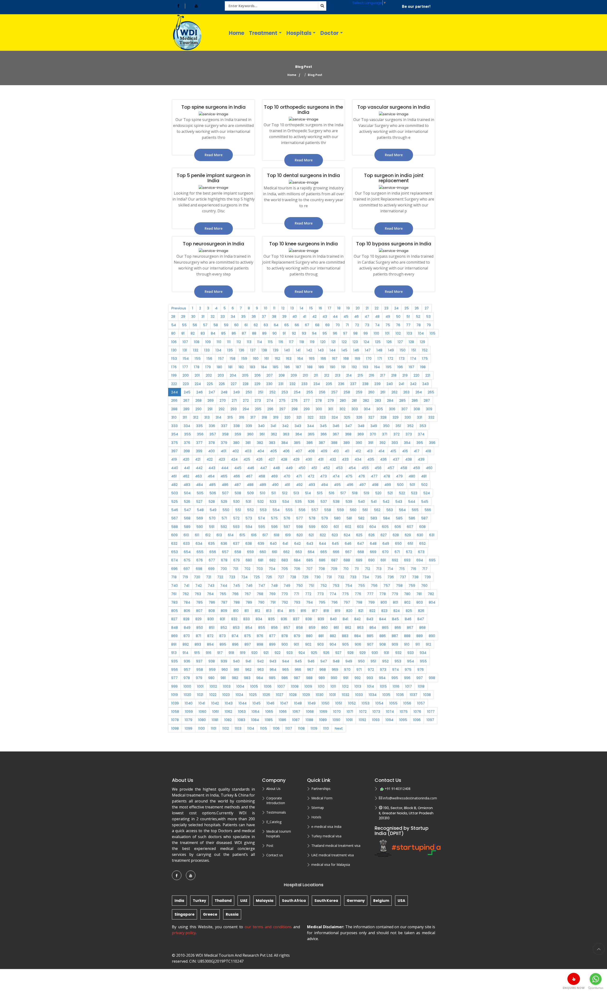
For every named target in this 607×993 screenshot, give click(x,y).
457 (390, 467)
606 (398, 526)
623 (335, 534)
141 (298, 350)
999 (174, 686)
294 (246, 408)
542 (386, 501)
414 (381, 450)
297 (282, 408)
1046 (270, 703)
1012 (345, 686)
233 (304, 383)
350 (386, 425)
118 (301, 341)
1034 (373, 694)
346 (336, 425)
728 (293, 576)
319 (275, 417)
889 (419, 635)
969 (335, 669)
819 (337, 610)
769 (272, 593)
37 (264, 316)
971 (359, 669)
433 (345, 459)
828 (186, 618)
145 (344, 350)
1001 (200, 686)
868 (422, 627)
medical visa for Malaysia (330, 864)
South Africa (294, 900)
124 (366, 341)
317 (253, 417)
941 (248, 661)
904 (333, 644)
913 (174, 652)
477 (374, 476)
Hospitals (299, 33)
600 (324, 526)
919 (242, 652)
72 (357, 324)
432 (333, 459)
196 (400, 366)
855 (261, 627)
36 (254, 316)
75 (388, 324)
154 (186, 358)
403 (248, 450)
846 (408, 618)
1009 (308, 686)
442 (199, 467)
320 (287, 417)
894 (210, 644)
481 (424, 476)
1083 (241, 719)
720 (197, 576)
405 (273, 450)
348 (361, 425)
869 (174, 635)
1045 (257, 703)
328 (383, 417)
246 (199, 392)
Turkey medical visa (326, 836)
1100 (201, 728)
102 (398, 333)
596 (274, 526)
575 (274, 518)
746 (249, 585)
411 (347, 450)
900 (284, 644)
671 (397, 551)
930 (375, 652)
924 (302, 652)
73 (367, 324)
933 (410, 652)
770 (284, 593)
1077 (431, 711)
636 (224, 543)
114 (259, 341)
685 (309, 560)
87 (244, 333)
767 (247, 593)
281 (354, 400)
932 (398, 652)
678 (224, 560)
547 (187, 509)
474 (336, 476)
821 (360, 610)
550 (225, 509)
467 (249, 476)
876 (260, 635)
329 (395, 417)
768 (260, 593)
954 (410, 661)
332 (431, 417)
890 (432, 635)
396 (432, 442)
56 (195, 324)
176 (174, 366)
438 (408, 459)
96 (335, 333)
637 (236, 543)
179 (208, 366)
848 (174, 627)
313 (207, 417)
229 (257, 383)
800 (384, 602)
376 (187, 442)
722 (220, 576)
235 (329, 383)
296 (270, 408)
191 (343, 366)
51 (408, 316)
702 (247, 568)
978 (187, 677)
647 (360, 543)
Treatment (263, 33)
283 (378, 400)
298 (294, 408)
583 (373, 518)
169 (357, 358)
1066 (283, 711)
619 (288, 534)
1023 (226, 694)
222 (174, 383)
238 (365, 383)
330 (408, 417)
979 (199, 677)
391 (370, 442)
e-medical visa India (326, 826)
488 (250, 484)
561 (365, 509)
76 (398, 324)
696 (174, 568)
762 (186, 593)
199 (174, 375)
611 (197, 534)
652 (422, 543)
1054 (379, 703)
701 (235, 568)
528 (211, 501)
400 (211, 450)
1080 (202, 719)
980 (211, 677)
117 (291, 341)
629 (408, 534)
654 (187, 551)
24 (396, 308)
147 (368, 350)
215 (360, 375)
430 (308, 459)
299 (307, 408)
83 (203, 333)
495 (337, 484)
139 (275, 350)
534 (285, 501)
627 (384, 534)
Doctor (329, 33)
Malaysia (264, 900)
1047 (284, 703)
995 (394, 677)
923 (289, 652)
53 (428, 316)
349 (373, 425)
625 (359, 534)
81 (183, 333)
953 (398, 661)
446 (250, 467)
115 (270, 341)
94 (314, 333)
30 (193, 316)
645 (335, 543)
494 (324, 484)
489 (262, 484)
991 (346, 677)
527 (199, 501)
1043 (229, 703)
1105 (263, 728)
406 (286, 450)
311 (185, 417)
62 (256, 324)
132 (195, 350)
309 (429, 408)
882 (333, 635)
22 (376, 308)
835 (271, 618)
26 (417, 308)
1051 (338, 703)
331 (419, 417)
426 (259, 459)
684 (297, 560)
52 (418, 316)
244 (174, 392)
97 (345, 333)
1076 (417, 711)
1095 (403, 719)
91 (284, 333)
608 (422, 526)
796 (334, 602)
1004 (240, 686)
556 (302, 509)
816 (303, 610)
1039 (175, 703)
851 (212, 627)
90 (274, 333)
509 (250, 492)
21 (367, 308)
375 (174, 442)
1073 (376, 711)
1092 (362, 719)
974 (395, 669)
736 (390, 576)
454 (352, 467)
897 (247, 644)
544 (411, 501)
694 (419, 560)
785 (199, 602)
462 (186, 476)
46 (356, 316)
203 (221, 375)
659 (250, 551)
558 (327, 509)
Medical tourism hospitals (278, 833)
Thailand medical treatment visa (335, 845)
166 (323, 358)
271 (234, 400)
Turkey (199, 900)
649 (385, 543)
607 (410, 526)
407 (298, 450)
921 (266, 652)
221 (427, 375)
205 (245, 375)
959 (212, 669)
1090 (336, 719)
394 (407, 442)
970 (347, 669)
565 (415, 509)
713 (379, 568)
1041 (201, 703)
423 (222, 459)
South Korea (326, 900)
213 (337, 375)
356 (200, 434)
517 (343, 492)
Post (269, 845)
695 (432, 560)
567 (174, 518)
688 (347, 560)
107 (185, 341)
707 (309, 568)
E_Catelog (273, 822)
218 (393, 375)
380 (236, 442)
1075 (404, 711)
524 (426, 492)
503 (174, 492)
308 (417, 408)
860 (324, 627)
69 (327, 324)
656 (212, 551)
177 (185, 366)
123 (355, 341)
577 (299, 518)
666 (336, 551)
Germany (356, 900)
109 (208, 341)
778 (382, 593)
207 (270, 375)
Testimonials (276, 812)
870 (187, 635)
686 (322, 560)
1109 (314, 728)
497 (362, 484)
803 (419, 602)
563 (389, 509)
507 (225, 492)
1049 (312, 703)
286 (415, 400)
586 (412, 518)
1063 (242, 711)
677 (212, 560)
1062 (228, 711)
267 (186, 400)
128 (411, 341)
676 (199, 560)
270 (223, 400)
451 (314, 467)
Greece (210, 914)
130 (174, 350)
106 (174, 341)
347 (348, 425)
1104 (250, 728)
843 (370, 618)
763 (198, 593)
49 (388, 316)
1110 (326, 728)
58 (215, 324)
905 (345, 644)
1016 (396, 686)
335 (199, 425)
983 (247, 677)
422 (210, 459)
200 (186, 375)
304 (367, 408)
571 (224, 518)
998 (432, 677)
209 (294, 375)
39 (284, 316)
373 (408, 434)
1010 (321, 686)
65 (286, 324)
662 (286, 551)
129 (422, 341)
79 (429, 324)
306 (392, 408)
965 (285, 669)
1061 (215, 711)
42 (314, 316)
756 (374, 585)
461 (174, 476)
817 (314, 610)
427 (271, 459)
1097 (430, 719)
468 (261, 476)
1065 (269, 711)
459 (416, 467)
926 (326, 652)
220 (416, 375)
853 (236, 627)
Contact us (274, 855)
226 (222, 383)
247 (212, 392)
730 (317, 576)
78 (418, 324)
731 (329, 576)
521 (390, 492)
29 (183, 316)
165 (312, 358)
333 (174, 425)
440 (174, 467)
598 (299, 526)
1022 (212, 694)
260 (371, 392)
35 (243, 316)
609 (174, 534)
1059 (189, 711)
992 (357, 677)
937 (199, 661)
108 (196, 341)
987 (297, 677)
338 (236, 425)
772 (308, 593)
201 (197, 375)
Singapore (184, 914)
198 (423, 366)
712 (367, 568)
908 (382, 644)
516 (331, 492)
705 (284, 568)
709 (334, 568)
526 (187, 501)
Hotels (316, 817)
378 (211, 442)
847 (420, 618)
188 (310, 366)
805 (174, 610)
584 (386, 518)
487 (237, 484)
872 (210, 635)
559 (340, 509)
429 (296, 459)
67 (307, 324)
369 (360, 434)
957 (187, 669)
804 (432, 602)
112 (239, 341)
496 (350, 484)
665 (323, 551)
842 (357, 618)
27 (427, 308)
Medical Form (321, 798)
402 (235, 450)
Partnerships (321, 788)
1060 (202, 711)
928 (350, 652)
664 (311, 551)
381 (248, 442)
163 (288, 358)
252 (272, 392)
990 (334, 677)
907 (370, 644)
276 (294, 400)
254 (297, 392)
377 (199, 442)
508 (238, 492)
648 (373, 543)
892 (186, 644)
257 (334, 392)
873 (222, 635)
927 (338, 652)
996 (407, 677)
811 (246, 610)
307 (404, 408)
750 (299, 585)
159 (244, 358)
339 (249, 425)
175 (425, 358)
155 (198, 358)
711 (356, 568)
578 (312, 518)
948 (336, 661)
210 (305, 375)
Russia (232, 914)
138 (264, 350)
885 (370, 635)
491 (287, 484)
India (179, 900)
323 (322, 417)
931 (386, 652)
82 (193, 333)
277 (307, 400)
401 (223, 450)
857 (287, 627)
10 (265, 308)
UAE (243, 900)
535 (298, 501)
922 (278, 652)
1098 (175, 728)
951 (373, 661)
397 (174, 450)
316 (241, 417)
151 (413, 350)
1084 (255, 719)
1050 (325, 703)
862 (348, 627)
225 (210, 383)
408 (311, 450)
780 (407, 593)
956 (174, 669)
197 (411, 366)
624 (347, 534)
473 (323, 476)
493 (311, 484)
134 (218, 350)
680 (249, 560)
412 (358, 450)
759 (412, 585)
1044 (243, 703)
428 (284, 459)
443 (211, 467)
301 (330, 408)
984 (259, 677)
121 (333, 341)
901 (296, 644)
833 (246, 618)
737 (403, 576)
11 (274, 308)
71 (347, 324)
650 (398, 543)
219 (405, 375)
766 (235, 593)
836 (284, 618)
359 (238, 434)
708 (321, 568)
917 (220, 652)
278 (319, 400)
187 (298, 366)
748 (274, 585)
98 (355, 333)
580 (337, 518)
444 (224, 467)
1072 (363, 711)
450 (302, 467)
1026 (266, 694)
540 (361, 501)
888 (407, 635)
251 (260, 392)
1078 (175, 719)
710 (346, 568)
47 (367, 316)
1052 (352, 703)
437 (396, 459)
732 (341, 576)
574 (261, 518)
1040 (189, 703)
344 (310, 425)
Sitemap (317, 807)
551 (238, 509)
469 (274, 476)
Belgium (381, 900)
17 (329, 308)
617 (265, 534)
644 (322, 543)
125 (378, 341)
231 (281, 383)
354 (174, 434)
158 (232, 358)
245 (187, 392)
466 (236, 476)
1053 (365, 703)
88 (254, 333)
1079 (188, 719)
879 (297, 635)
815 (292, 610)
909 (395, 644)
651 (410, 543)
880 (309, 635)
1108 (301, 728)
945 (298, 661)
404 (260, 450)
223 (186, 383)
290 (198, 408)
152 (425, 350)
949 (348, 661)
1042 (215, 703)
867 (410, 627)
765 (223, 593)
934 (423, 652)
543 (398, 501)
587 (424, 518)
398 (187, 450)
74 (377, 324)
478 (386, 476)
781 (419, 593)
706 (297, 568)
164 (300, 358)
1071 (350, 711)
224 (198, 383)
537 (323, 501)
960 (224, 669)
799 (371, 602)
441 (187, 467)
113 (249, 341)
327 (371, 417)
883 (345, 635)
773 (320, 593)
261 (383, 392)
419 (174, 459)
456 (378, 467)
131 (185, 350)
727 (281, 576)
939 (224, 661)
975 (408, 669)
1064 (255, 711)
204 (233, 375)
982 (235, 677)
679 (236, 560)
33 (223, 316)
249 (236, 392)
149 (391, 350)
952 (385, 661)
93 (304, 333)
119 (312, 341)
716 (413, 568)
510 (262, 492)
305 (379, 408)
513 (296, 492)
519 (366, 492)
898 (260, 644)
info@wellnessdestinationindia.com (408, 798)
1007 (281, 686)
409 (324, 450)
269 (210, 400)
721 (208, 576)
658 (238, 551)
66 (297, 324)
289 (186, 408)
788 (236, 602)
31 (203, 316)
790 (261, 602)
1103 (238, 728)
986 (284, 677)
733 (353, 576)
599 (312, 526)
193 (365, 366)
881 (321, 635)
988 (309, 677)
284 (390, 400)
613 (219, 534)
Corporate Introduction (275, 800)
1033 (359, 694)
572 (236, 518)
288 (174, 408)
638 (248, 543)
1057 (421, 703)
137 (253, 350)
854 (248, 627)
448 (276, 467)
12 (283, 308)
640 (273, 543)
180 (219, 366)
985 (272, 677)
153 (174, 358)
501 (412, 484)
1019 (174, 694)
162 (277, 358)
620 (300, 534)
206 (257, 375)
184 (264, 366)
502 (424, 484)
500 (400, 484)
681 (260, 560)
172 (390, 358)
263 (406, 392)
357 (212, 434)
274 (270, 400)
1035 (386, 694)
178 (196, 366)
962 (248, 669)
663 (298, 551)
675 (187, 560)
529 (224, 501)
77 (408, 324)
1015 (383, 686)
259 (359, 392)
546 (174, 509)
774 (333, 593)
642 (297, 543)
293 (233, 408)
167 (334, 358)
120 (323, 341)
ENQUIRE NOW (574, 988)
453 (339, 467)
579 (324, 518)
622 (323, 534)
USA (401, 900)
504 (187, 492)
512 (284, 492)
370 (373, 434)
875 (247, 635)
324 (334, 417)
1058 (175, 711)
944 (285, 661)
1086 (282, 719)
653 (174, 551)
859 (312, 627)
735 (378, 576)
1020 (187, 694)
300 (319, 408)
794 (309, 602)
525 (174, 501)
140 (287, 350)
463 (198, 476)
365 (311, 434)
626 (371, 534)
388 (334, 442)
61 (246, 324)
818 (326, 610)
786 (212, 602)
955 (423, 661)
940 (236, 661)
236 (341, 383)
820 (349, 610)
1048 (298, 703)
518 (355, 492)
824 (396, 610)
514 (308, 492)
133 (207, 350)
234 (316, 383)
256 (322, 392)
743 (211, 585)
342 (285, 425)
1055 (393, 703)
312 (195, 417)
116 (281, 341)
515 (320, 492)
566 (427, 509)
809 (224, 610)
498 (375, 484)
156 (209, 358)
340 (261, 425)
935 (174, 661)
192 (354, 366)
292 (222, 408)
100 (376, 333)
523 (414, 492)
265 (431, 392)
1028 (293, 694)
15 (311, 308)
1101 (213, 728)
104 (421, 333)
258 (347, 392)
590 (199, 526)
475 (348, 476)
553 (263, 509)
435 (370, 459)
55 (184, 324)
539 (348, 501)
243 (425, 383)
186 (287, 366)
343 (297, 425)
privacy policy (184, 932)
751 (311, 585)
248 (224, 392)
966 (298, 669)
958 (199, 669)
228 (245, 383)
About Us (273, 788)
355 (187, 434)
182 (241, 366)
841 (345, 618)
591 (212, 526)
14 (301, 308)
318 (264, 417)
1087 (296, 719)
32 (213, 316)
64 (276, 324)
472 (311, 476)
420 (186, 459)
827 (174, 618)
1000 (187, 686)
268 (198, 400)
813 (268, 610)
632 (174, 543)
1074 (390, 711)
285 (402, 400)
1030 (319, 694)
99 (365, 333)
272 (246, 400)
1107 (288, 728)
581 (349, 518)
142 (309, 350)
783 (174, 602)
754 (348, 585)
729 (305, 576)
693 (407, 560)
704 (272, 568)
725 (256, 576)
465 (224, 476)
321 (299, 417)
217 (382, 375)
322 (310, 417)
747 (261, 585)
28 (173, 316)
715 (402, 568)
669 (373, 551)
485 (212, 484)
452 (326, 467)
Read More (213, 155)
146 (356, 350)
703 (259, 568)
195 (388, 366)
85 (223, 333)
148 (379, 350)
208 (282, 375)
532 (260, 501)
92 (294, 333)
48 (377, 316)
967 (310, 669)
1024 (239, 694)
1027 (279, 694)
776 (358, 593)
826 (421, 610)
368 (348, 434)
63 (266, 324)
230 (269, 383)
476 (361, 476)
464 (211, 476)
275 (282, 400)
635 (211, 543)
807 (199, 610)
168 (346, 358)
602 (348, 526)
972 (371, 669)
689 (359, 560)
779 (395, 593)
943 (273, 661)
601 (336, 526)
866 (398, 627)
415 (393, 450)
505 (200, 492)
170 (369, 358)
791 (273, 602)
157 (221, 358)
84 (213, 333)
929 (362, 652)
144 (333, 350)
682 (272, 560)
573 (248, 518)
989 (321, 677)
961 (236, 669)
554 (276, 509)
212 (326, 375)
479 (399, 476)
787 (224, 602)
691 (383, 560)
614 (231, 534)
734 (365, 576)
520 (378, 492)
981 (223, 677)
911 (417, 644)
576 (287, 518)
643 (310, 543)
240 (389, 383)
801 (395, 602)
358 (225, 434)
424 (234, 459)
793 (297, 602)
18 (338, 308)
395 (419, 442)
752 (323, 585)
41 (304, 316)
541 (374, 501)
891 (174, 644)
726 (269, 576)
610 (186, 534)
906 (358, 644)
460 (429, 467)
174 (413, 358)
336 (212, 425)
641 (285, 543)
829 (198, 618)
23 (386, 308)
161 (266, 358)
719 (185, 576)
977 (174, 677)
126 (389, 341)
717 (425, 568)
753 (336, 585)
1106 (276, 728)
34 (233, 316)
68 (317, 324)
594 (248, 526)
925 (314, 652)
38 (274, 316)
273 (258, 400)
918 (231, 652)
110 (219, 341)
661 (274, 551)
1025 (253, 694)
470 (287, 476)
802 (407, 602)
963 (260, 669)
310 (174, 417)
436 (383, 459)
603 (360, 526)
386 (309, 442)
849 (187, 627)
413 (369, 450)
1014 (370, 686)
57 (205, 324)
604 (372, 526)
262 (394, 392)
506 (212, 492)
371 (384, 434)
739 (427, 576)
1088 (309, 719)
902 (308, 644)
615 (242, 534)
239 (377, 383)
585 (399, 518)
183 (252, 366)
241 (401, 383)
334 (187, 425)
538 (336, 501)
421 (198, 459)
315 (230, 417)
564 (402, 509)
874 (235, 635)
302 (342, 408)
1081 (215, 719)
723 (232, 576)
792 (285, 602)
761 (174, 593)
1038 (427, 694)
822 (372, 610)
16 (320, 308)
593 (236, 526)
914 (185, 652)
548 (200, 509)
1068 (310, 711)
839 (321, 618)
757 (386, 585)
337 (224, 425)
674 (174, 560)
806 (187, 610)
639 (261, 543)
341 (273, 425)
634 (199, 543)
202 (209, 375)
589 (187, 526)
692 (395, 560)
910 (406, 644)
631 (432, 534)
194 (377, 366)
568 (187, 518)
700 (224, 568)
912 (428, 644)
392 (382, 442)
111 (229, 341)
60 (236, 324)
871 (198, 635)
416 (405, 450)
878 (284, 635)
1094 (389, 719)
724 (244, 576)
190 (332, 366)
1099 (188, 728)
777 (370, 593)
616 (254, 534)
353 (422, 425)
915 (197, 652)
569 (199, 518)
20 (358, 308)
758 (399, 585)
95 (324, 333)
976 (420, 669)
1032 (345, 694)
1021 (200, 694)
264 (418, 392)
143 (321, 350)
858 (299, 627)
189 (321, 366)
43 (324, 316)
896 (235, 644)
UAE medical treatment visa (332, 855)
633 (186, 543)
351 (398, 425)
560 (353, 509)
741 (186, 585)
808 (211, 610)
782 (431, 593)
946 (311, 661)
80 (173, 333)
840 (333, 618)
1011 (333, 686)
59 (226, 324)
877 (272, 635)
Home (236, 33)
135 (230, 350)
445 (237, 467)
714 (390, 568)
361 (262, 434)
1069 (323, 711)
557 (314, 509)
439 (421, 459)
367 (336, 434)
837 (296, 618)
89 (264, 333)
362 (274, 434)
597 (287, 526)
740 (174, 585)
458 (403, 467)
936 (187, 661)
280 (343, 400)
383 (272, 442)
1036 (400, 694)
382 (260, 442)
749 (287, 585)
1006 (267, 686)
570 (212, 518)
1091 (349, 719)
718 (174, 576)
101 (387, 333)
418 (428, 450)
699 (211, 568)
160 (255, 358)
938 (211, 661)
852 (224, 627)
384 (284, 442)
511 (273, 492)
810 (236, 610)
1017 (408, 686)
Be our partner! (416, 6)
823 (384, 610)
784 (187, 602)
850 (199, 627)
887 (395, 635)
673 (421, 551)
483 (187, 484)
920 (254, 652)
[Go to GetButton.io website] (595, 988)
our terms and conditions (268, 926)
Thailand (223, 900)
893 (198, 644)
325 (347, 417)
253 (284, 392)
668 (361, 551)
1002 (213, 686)
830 (210, 618)
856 (274, 627)
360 (250, 434)
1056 (407, 703)
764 (210, 593)
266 (174, 400)
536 (311, 501)
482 (174, 484)
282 (366, 400)
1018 (421, 686)
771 (296, 593)
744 (223, 585)
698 (199, 568)
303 (354, 408)
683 (284, 560)
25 (407, 308)
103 (409, 333)
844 (382, 618)
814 (280, 610)
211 (316, 375)
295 (258, 408)
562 (377, 509)
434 (357, 459)
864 (372, 627)
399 (199, 450)
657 (225, 551)
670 (385, 551)
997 (419, 677)
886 (382, 635)
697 (187, 568)
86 (234, 333)
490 (275, 484)
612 (208, 534)
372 (396, 434)
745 (236, 585)
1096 (417, 719)
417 (416, 450)
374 (421, 434)
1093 (376, 719)
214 (349, 375)
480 (412, 476)
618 (276, 534)
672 (409, 551)
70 (338, 324)
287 (427, 400)
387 (322, 442)
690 (371, 560)
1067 (296, 711)
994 (382, 677)
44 (335, 316)
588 (174, 526)
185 (275, 366)
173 (402, 358)
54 (173, 324)
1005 (254, 686)
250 (249, 392)
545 (424, 501)
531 (248, 501)
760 (424, 585)
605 (385, 526)
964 (273, 669)
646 (348, 543)
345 (323, 425)
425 (247, 459)
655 (200, 551)
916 (208, 652)
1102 (225, 728)
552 (250, 509)
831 (222, 618)
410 (336, 450)
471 (299, 476)
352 (410, 425)
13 (292, 308)
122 (344, 341)
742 (198, 585)
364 (298, 434)
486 (225, 484)
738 (415, 576)
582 (361, 518)
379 (224, 442)
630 (420, 534)
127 (400, 341)
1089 (323, 719)
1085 (269, 719)
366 (323, 434)
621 (311, 534)
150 (402, 350)
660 (263, 551)
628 (396, 534)
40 (294, 316)
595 (261, 526)
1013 (357, 686)
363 (286, 434)
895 (223, 644)
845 (395, 618)
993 (370, 677)
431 (321, 459)
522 (402, 492)
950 (361, 661)
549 (213, 509)
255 (309, 392)
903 (320, 644)
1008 (295, 686)
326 (359, 417)
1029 (306, 694)
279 (331, 400)
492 (299, 484)
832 (234, 618)
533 (273, 501)
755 (361, 585)
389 (346, 442)
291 (210, 408)
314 (218, 417)
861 (336, 627)
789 (249, 602)
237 (353, 383)
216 (371, 375)
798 (359, 602)
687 (334, 560)
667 (348, 551)
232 (292, 383)
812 (257, 610)
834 (259, 618)
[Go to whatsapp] (596, 979)
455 (365, 467)
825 (409, 610)
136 (241, 350)
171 (379, 358)
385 (297, 442)
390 (359, 442)
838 (308, 618)
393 (394, 442)
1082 (228, 719)
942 (260, 661)
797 (347, 602)
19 (348, 308)
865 (385, 627)
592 (224, 526)
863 (360, 627)
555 (289, 509)
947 (323, 661)
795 (322, 602)
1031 (332, 694)
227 (234, 383)
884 (357, 635)
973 (383, 669)
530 (236, 501)
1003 (226, 686)
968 (322, 669)
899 (272, 644)
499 (387, 484)
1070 (337, 711)
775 (345, 593)
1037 (413, 694)
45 (346, 316)
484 (199, 484)
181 (230, 366)
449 (289, 467)
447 (263, 467)
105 (432, 333)
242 (413, 383)
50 (398, 316)
